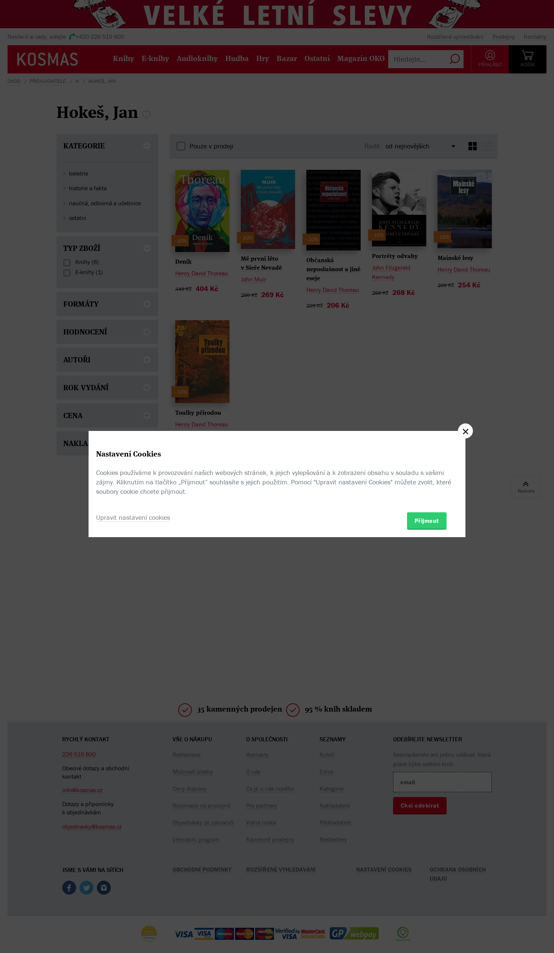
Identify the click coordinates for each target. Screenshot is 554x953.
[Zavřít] (465, 430)
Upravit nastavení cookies (133, 517)
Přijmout (427, 520)
